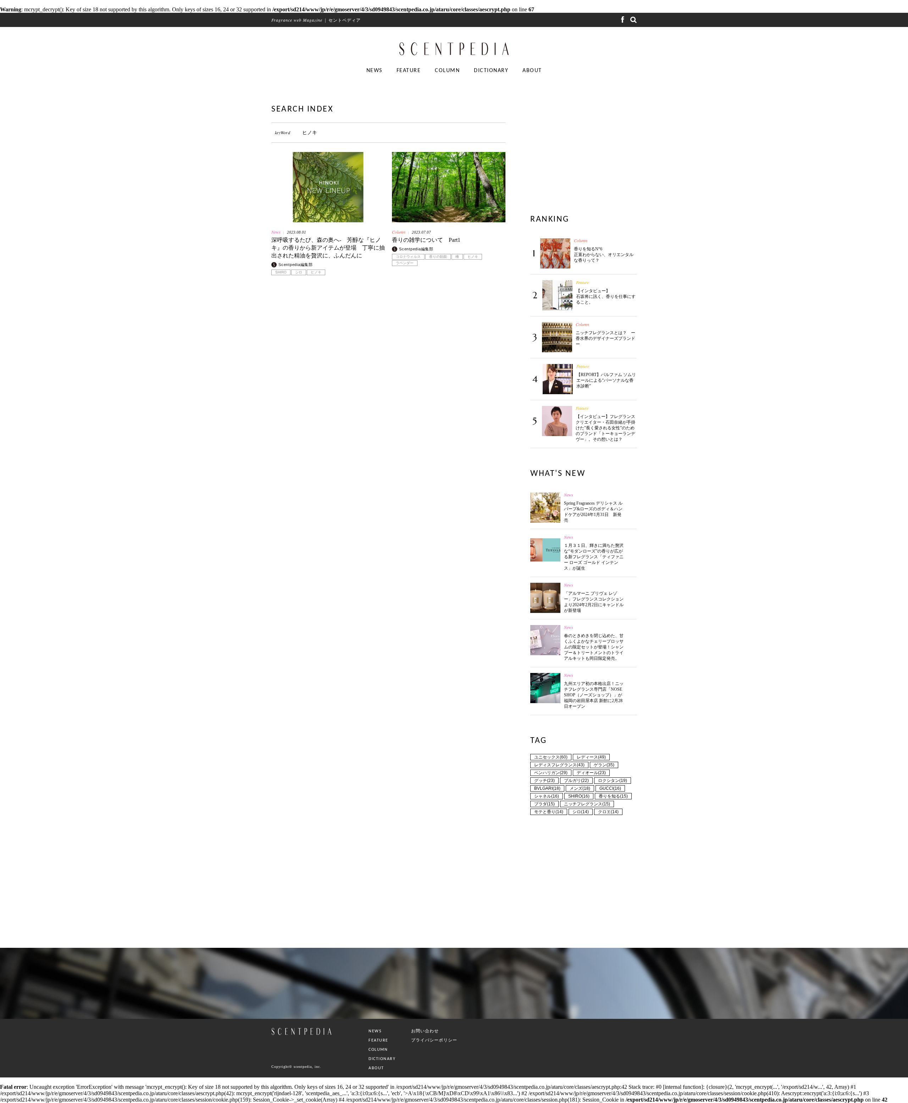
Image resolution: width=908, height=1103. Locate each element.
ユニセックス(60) (551, 757)
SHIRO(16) (578, 796)
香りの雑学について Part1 (426, 240)
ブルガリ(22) (576, 780)
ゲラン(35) (604, 765)
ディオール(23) (591, 773)
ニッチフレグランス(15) (587, 804)
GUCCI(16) (610, 788)
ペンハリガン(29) (551, 773)
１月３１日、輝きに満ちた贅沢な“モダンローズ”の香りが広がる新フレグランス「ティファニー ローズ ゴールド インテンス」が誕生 (594, 557)
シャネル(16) (546, 796)
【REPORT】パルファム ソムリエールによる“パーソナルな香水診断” (606, 380)
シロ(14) (580, 812)
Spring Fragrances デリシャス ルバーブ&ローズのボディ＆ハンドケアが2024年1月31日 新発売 (593, 512)
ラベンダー (405, 263)
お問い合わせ (425, 1030)
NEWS (374, 71)
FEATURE (409, 71)
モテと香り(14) (548, 812)
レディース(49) (591, 757)
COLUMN (447, 71)
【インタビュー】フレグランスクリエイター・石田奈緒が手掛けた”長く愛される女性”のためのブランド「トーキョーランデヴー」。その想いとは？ (605, 428)
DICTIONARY (491, 71)
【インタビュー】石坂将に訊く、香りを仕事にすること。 (606, 296)
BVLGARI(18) (547, 788)
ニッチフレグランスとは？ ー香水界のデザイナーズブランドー (605, 338)
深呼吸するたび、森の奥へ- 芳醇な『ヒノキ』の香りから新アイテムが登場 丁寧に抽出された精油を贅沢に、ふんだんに (328, 248)
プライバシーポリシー (434, 1040)
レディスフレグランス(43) (559, 765)
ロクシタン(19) (612, 780)
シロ (298, 272)
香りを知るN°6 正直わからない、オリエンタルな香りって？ (603, 254)
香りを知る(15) (613, 796)
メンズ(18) (580, 788)
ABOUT (532, 71)
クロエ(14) (608, 812)
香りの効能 (438, 257)
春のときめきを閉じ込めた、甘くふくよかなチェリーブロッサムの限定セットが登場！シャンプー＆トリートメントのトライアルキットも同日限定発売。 (594, 647)
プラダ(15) (544, 804)
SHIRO (281, 272)
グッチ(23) (544, 780)
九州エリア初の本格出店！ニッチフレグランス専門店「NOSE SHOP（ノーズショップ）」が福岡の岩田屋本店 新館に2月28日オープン (594, 695)
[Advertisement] (388, 368)
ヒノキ (316, 272)
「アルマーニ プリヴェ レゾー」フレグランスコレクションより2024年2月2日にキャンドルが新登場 (594, 602)
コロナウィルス (408, 257)
